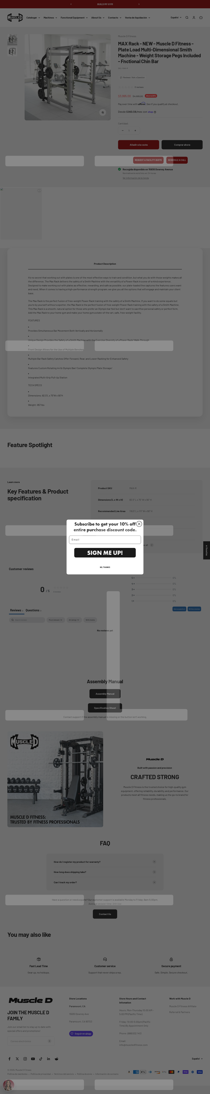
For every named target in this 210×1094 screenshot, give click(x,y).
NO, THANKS (105, 567)
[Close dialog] (139, 524)
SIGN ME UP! (105, 552)
